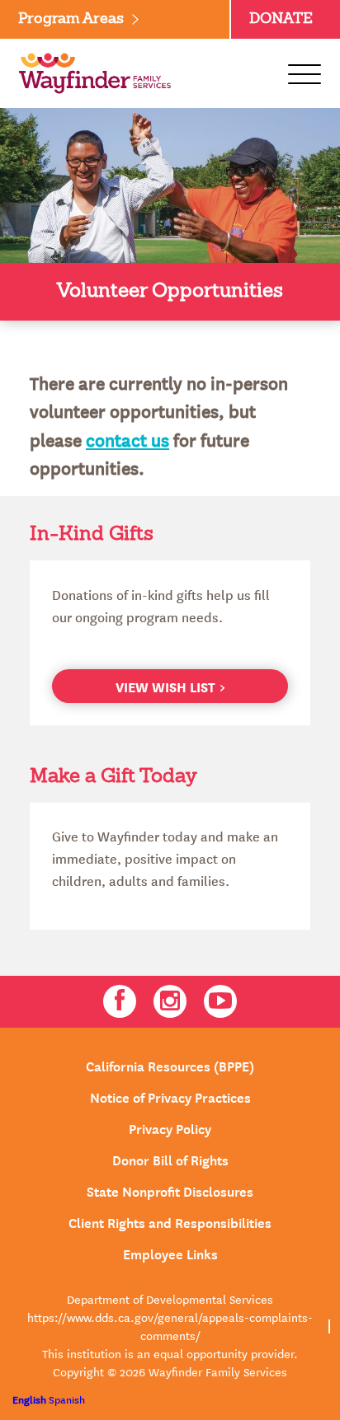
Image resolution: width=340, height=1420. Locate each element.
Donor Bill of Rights (170, 1158)
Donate (281, 19)
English (29, 1399)
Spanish (67, 1399)
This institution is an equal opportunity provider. (170, 1353)
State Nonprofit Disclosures (170, 1190)
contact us (127, 439)
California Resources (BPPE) (170, 1065)
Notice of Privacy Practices (170, 1096)
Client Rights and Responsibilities (170, 1221)
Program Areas (71, 19)
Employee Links (170, 1252)
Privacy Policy (170, 1127)
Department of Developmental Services (170, 1299)
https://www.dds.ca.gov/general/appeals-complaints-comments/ (170, 1326)
